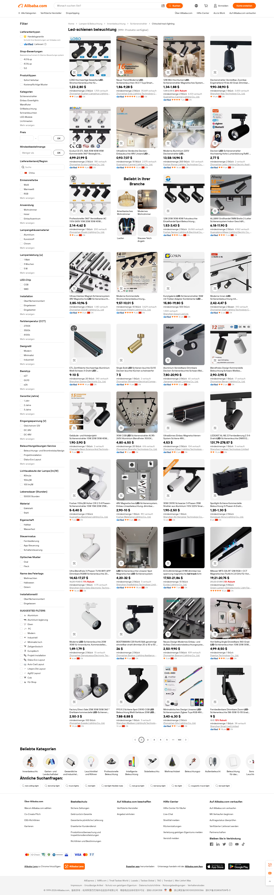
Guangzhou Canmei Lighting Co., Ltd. (181, 96)
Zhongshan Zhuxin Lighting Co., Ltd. (86, 232)
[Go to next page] (186, 740)
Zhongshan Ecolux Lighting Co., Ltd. (86, 164)
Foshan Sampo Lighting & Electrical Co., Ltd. (184, 232)
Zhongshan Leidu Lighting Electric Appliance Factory (230, 164)
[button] (163, 6)
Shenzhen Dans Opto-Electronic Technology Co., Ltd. (90, 587)
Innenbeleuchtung (116, 23)
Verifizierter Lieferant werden (224, 826)
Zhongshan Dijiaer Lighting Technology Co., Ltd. (184, 449)
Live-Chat (168, 814)
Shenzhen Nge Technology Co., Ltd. (227, 93)
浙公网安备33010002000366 (189, 890)
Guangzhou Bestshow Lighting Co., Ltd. (88, 517)
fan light (178, 786)
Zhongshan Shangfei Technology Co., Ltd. (136, 449)
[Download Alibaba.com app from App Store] (215, 866)
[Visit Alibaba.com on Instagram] (230, 844)
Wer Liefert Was (183, 880)
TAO (159, 880)
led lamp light (159, 786)
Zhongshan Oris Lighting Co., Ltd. (179, 723)
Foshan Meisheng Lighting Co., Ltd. (133, 517)
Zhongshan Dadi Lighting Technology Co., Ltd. (230, 309)
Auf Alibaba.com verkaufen (223, 808)
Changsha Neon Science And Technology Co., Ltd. (90, 449)
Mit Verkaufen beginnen (221, 814)
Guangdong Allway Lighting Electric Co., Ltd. (230, 232)
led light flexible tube (113, 786)
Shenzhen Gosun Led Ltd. (176, 314)
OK (58, 138)
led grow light (138, 786)
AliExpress (89, 880)
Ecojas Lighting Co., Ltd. (175, 584)
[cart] (206, 6)
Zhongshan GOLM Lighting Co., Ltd (86, 309)
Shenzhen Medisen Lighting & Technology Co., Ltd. (137, 723)
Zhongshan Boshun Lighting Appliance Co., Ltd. (137, 655)
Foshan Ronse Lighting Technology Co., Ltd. (184, 164)
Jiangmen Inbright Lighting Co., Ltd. (180, 381)
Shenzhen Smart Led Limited (224, 726)
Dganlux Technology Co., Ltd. (224, 655)
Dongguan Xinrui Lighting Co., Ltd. (227, 517)
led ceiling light (32, 786)
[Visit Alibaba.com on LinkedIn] (218, 844)
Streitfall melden (171, 820)
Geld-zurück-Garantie (81, 814)
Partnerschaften (218, 832)
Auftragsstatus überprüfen (223, 820)
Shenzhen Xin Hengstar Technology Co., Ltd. (184, 517)
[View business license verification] (165, 890)
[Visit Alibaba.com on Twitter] (224, 844)
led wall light (224, 786)
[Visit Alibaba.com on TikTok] (243, 844)
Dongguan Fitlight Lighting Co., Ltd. (133, 309)
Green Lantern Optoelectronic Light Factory (230, 587)
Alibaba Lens (31, 866)
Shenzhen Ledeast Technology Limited (229, 449)
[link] (270, 865)
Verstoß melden (171, 838)
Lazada (134, 880)
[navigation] (42, 382)
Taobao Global (147, 880)
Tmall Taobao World (118, 880)
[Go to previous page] (135, 740)
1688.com (102, 880)
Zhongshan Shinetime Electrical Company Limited (137, 381)
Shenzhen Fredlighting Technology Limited (137, 584)
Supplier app (133, 866)
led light (91, 786)
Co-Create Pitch (32, 814)
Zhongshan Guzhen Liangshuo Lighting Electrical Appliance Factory (90, 93)
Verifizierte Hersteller (127, 808)
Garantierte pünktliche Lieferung (87, 820)
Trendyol (168, 880)
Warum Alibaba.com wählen (37, 808)
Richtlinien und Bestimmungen (86, 841)
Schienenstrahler (138, 23)
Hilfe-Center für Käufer (174, 808)
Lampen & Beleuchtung (90, 23)
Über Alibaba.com (33, 801)
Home (71, 23)
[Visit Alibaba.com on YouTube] (237, 844)
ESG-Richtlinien (32, 820)
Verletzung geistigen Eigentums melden (183, 832)
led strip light (54, 786)
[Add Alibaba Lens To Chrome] (74, 866)
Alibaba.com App (194, 866)
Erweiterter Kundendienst (83, 826)
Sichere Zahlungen (80, 808)
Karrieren (28, 826)
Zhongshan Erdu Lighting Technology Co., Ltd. (137, 93)
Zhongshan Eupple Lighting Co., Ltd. (87, 723)
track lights (74, 786)
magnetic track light (200, 786)
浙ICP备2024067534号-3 (218, 890)
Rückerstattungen (172, 826)
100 (179, 740)
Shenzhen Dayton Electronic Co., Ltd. (87, 381)
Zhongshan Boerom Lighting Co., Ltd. (181, 655)
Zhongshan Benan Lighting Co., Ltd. (227, 381)
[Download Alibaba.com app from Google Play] (239, 866)
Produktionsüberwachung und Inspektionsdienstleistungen (86, 833)
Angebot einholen (126, 814)
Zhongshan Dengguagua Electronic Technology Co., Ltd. (90, 655)
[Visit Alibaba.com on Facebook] (211, 844)
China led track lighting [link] (163, 23)
